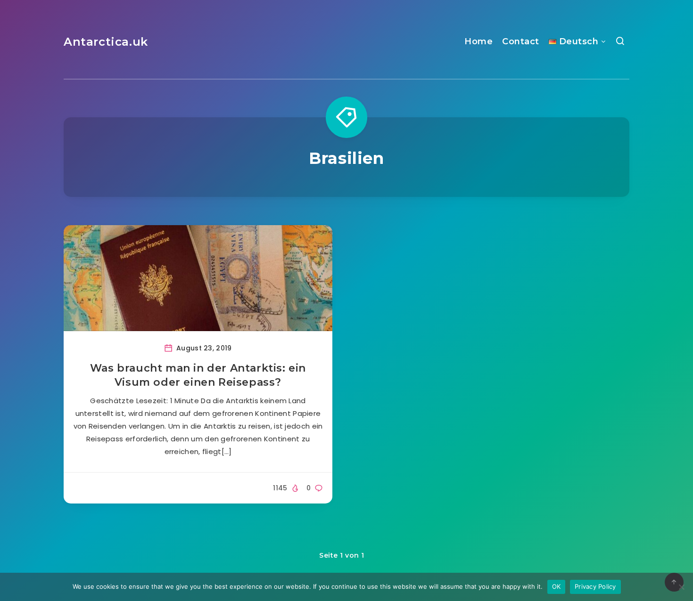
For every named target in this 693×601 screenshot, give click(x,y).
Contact (520, 41)
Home (478, 41)
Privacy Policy (595, 586)
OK (556, 586)
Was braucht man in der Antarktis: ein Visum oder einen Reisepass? (198, 375)
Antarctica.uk (106, 42)
